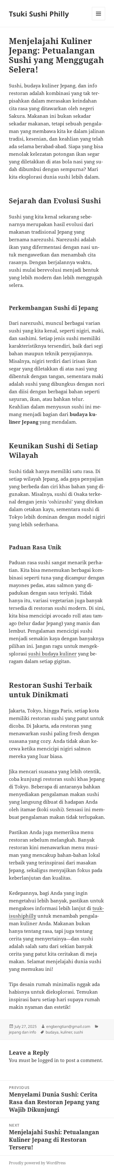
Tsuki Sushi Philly (39, 13)
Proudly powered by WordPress (37, 1163)
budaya (52, 1032)
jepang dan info (22, 1032)
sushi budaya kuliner (52, 653)
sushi (78, 1032)
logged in (48, 1060)
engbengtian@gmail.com (68, 1026)
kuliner (66, 1032)
